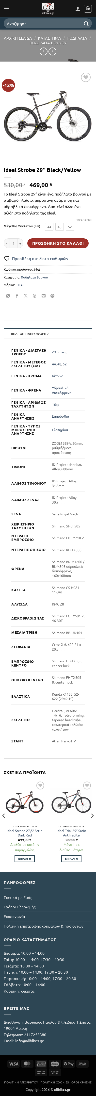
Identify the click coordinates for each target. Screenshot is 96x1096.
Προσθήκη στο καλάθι (58, 243)
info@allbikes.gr (29, 1040)
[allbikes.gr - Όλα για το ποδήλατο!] (48, 8)
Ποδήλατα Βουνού (48, 42)
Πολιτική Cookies (54, 1082)
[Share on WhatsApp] (8, 296)
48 (59, 364)
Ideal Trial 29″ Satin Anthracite (71, 833)
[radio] (49, 226)
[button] (7, 8)
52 (65, 364)
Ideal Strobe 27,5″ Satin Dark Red (25, 833)
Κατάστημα (49, 37)
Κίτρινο (57, 376)
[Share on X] (26, 296)
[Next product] (43, 51)
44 (54, 364)
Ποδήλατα (77, 37)
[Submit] (86, 23)
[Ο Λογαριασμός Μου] (77, 8)
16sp (55, 404)
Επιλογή (24, 858)
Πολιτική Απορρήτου (21, 1082)
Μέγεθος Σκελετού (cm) (22, 226)
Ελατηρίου (60, 429)
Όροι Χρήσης (81, 1082)
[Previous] (4, 825)
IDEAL (20, 285)
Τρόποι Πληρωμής (19, 906)
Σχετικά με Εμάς (18, 897)
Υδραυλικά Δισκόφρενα (61, 390)
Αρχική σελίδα (18, 37)
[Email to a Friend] (44, 296)
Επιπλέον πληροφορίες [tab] (28, 333)
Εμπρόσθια (60, 416)
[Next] (92, 825)
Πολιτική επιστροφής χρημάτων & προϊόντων (43, 925)
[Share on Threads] (35, 296)
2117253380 (35, 1034)
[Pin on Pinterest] (52, 296)
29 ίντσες (59, 352)
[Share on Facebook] (17, 296)
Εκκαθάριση (84, 220)
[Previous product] (52, 51)
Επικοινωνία (14, 916)
